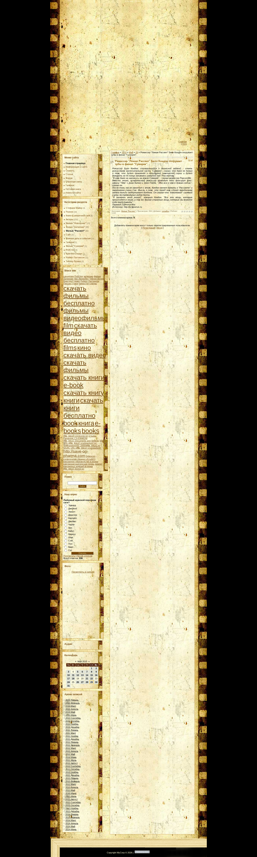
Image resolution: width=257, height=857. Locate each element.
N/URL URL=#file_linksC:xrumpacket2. (82, 448)
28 (87, 682)
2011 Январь (71, 730)
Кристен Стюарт (74, 253)
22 (91, 678)
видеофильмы (85, 318)
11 (73, 675)
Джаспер (72, 515)
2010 (124, 152)
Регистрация (149, 228)
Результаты (69, 556)
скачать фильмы (76, 366)
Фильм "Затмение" (75, 227)
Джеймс (72, 521)
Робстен (78, 276)
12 (77, 675)
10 (68, 675)
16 (96, 675)
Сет (70, 550)
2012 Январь (72, 742)
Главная (182, 141)
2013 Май (70, 790)
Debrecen (90, 456)
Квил (70, 547)
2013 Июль (70, 796)
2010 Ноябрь (72, 724)
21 (87, 678)
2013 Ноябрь (72, 808)
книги (71, 400)
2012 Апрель (71, 751)
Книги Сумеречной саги (78, 215)
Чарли (71, 524)
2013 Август (71, 799)
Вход (159, 228)
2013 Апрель (71, 787)
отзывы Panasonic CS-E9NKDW (79, 437)
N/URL (103, 441)
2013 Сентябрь (73, 802)
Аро (70, 528)
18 (73, 678)
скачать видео (84, 355)
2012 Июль (70, 760)
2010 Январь (72, 700)
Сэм (70, 540)
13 (82, 675)
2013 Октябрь (72, 805)
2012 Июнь (70, 757)
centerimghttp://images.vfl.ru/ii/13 (79, 459)
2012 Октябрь (72, 769)
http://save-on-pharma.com (75, 453)
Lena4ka (165, 211)
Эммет (71, 512)
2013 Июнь (70, 793)
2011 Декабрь (72, 739)
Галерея (70, 242)
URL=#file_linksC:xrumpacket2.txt (80, 443)
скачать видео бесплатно (80, 333)
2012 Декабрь (72, 775)
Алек (70, 537)
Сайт (68, 234)
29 (91, 682)
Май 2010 (82, 661)
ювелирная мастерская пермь (78, 464)
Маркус (72, 534)
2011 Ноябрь (71, 736)
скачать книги (83, 377)
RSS (184, 144)
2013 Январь (72, 778)
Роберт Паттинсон (75, 257)
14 (87, 675)
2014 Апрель (71, 823)
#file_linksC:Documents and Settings (81, 441)
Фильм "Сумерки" (75, 246)
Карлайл (72, 518)
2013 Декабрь (72, 811)
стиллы (93, 283)
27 (82, 682)
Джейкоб (72, 508)
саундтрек (68, 276)
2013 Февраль (72, 781)
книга (86, 423)
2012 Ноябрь (72, 772)
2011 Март (70, 733)
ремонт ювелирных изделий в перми (82, 465)
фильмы (76, 310)
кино (84, 347)
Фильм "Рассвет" (75, 231)
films (70, 347)
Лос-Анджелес (81, 279)
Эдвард (72, 505)
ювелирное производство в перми (80, 461)
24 (68, 682)
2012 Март (70, 748)
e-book (73, 385)
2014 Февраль (72, 817)
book (70, 423)
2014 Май (70, 826)
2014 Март (70, 820)
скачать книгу (83, 392)
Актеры (69, 219)
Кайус (71, 531)
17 (68, 678)
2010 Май (70, 712)
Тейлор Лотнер (73, 261)
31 (68, 686)
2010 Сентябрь (73, 718)
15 (91, 675)
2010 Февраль (72, 703)
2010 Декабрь (72, 727)
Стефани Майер (74, 208)
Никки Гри (84, 283)
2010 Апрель (71, 709)
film (68, 325)
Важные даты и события (78, 238)
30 (96, 682)
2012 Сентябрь (73, 766)
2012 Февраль (72, 745)
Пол (70, 544)
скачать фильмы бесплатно (79, 296)
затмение (88, 276)
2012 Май (70, 754)
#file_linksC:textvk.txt (73, 469)
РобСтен (70, 250)
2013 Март (70, 784)
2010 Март (70, 706)
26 (77, 682)
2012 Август (71, 763)
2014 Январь (72, 814)
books (90, 431)
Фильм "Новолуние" (76, 223)
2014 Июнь (70, 829)
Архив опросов (84, 556)
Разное (69, 212)
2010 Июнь (70, 715)
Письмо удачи (70, 283)
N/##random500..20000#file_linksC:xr (81, 445)
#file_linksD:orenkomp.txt (75, 436)
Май (131, 152)
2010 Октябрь (72, 721)
